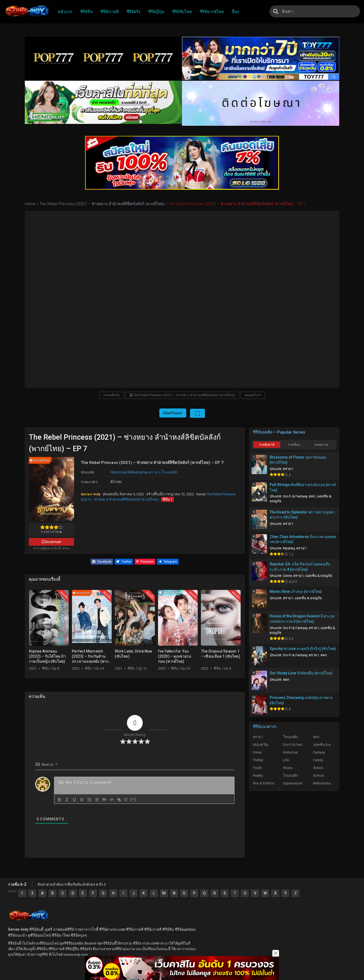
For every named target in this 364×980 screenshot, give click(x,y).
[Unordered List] (96, 799)
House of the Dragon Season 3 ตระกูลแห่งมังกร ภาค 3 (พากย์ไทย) (302, 618)
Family (318, 760)
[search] (275, 11)
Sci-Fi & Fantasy (295, 496)
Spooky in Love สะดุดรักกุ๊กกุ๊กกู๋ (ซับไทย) (303, 648)
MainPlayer (172, 413)
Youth (257, 768)
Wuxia (287, 768)
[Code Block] (111, 799)
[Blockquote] (104, 799)
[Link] (119, 799)
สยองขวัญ (260, 745)
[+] (133, 799)
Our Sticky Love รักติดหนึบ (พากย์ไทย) (301, 673)
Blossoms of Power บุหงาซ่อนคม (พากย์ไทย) (298, 460)
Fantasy (319, 752)
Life (286, 760)
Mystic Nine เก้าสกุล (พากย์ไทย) (296, 591)
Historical (118, 472)
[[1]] (12, 891)
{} (126, 799)
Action (318, 768)
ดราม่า (154, 472)
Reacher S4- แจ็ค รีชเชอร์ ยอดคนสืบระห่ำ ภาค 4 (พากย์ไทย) (300, 567)
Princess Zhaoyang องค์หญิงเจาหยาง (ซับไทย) (301, 700)
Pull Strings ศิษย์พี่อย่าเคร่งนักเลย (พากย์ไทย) (303, 487)
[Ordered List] (89, 799)
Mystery (289, 548)
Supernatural (292, 783)
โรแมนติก (169, 472)
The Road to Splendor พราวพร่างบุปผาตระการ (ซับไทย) (302, 515)
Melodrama (137, 472)
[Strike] (82, 799)
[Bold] (59, 799)
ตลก (312, 496)
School (318, 775)
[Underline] (74, 799)
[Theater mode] (197, 413)
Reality (258, 775)
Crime (287, 576)
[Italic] (67, 799)
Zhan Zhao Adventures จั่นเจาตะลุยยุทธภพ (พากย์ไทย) (303, 539)
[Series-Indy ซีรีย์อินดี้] (27, 16)
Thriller (258, 760)
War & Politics (263, 783)
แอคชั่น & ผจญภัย (318, 576)
